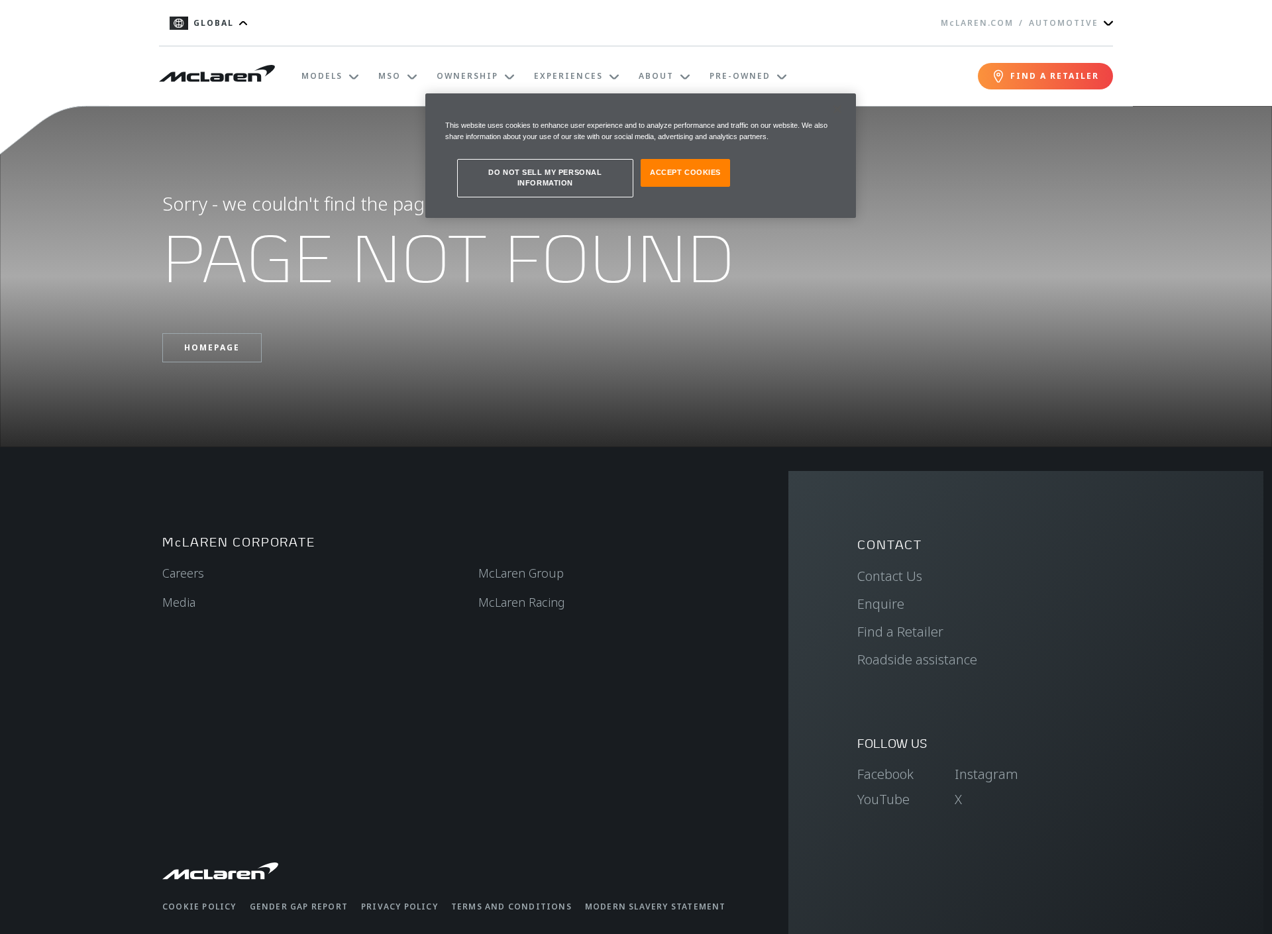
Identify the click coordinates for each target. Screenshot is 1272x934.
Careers (183, 573)
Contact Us (889, 576)
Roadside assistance (917, 659)
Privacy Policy (399, 906)
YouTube (883, 799)
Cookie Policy (199, 906)
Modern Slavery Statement (655, 906)
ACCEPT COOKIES (685, 172)
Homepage (212, 347)
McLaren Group (521, 573)
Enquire (880, 604)
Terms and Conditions (511, 906)
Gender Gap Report (299, 906)
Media (178, 602)
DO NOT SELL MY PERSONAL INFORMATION (545, 177)
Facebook (885, 774)
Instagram (986, 774)
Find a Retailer (900, 632)
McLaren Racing (521, 602)
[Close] (837, 109)
